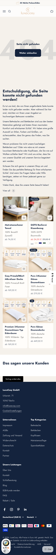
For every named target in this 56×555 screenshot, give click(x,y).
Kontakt (6, 450)
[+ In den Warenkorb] (23, 217)
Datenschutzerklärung (26, 544)
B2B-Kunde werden (11, 490)
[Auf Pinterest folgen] (18, 509)
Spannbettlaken (38, 445)
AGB (39, 544)
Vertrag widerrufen (13, 379)
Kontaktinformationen (22, 547)
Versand (47, 544)
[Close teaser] (49, 284)
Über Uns (7, 470)
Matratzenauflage (38, 440)
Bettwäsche (36, 425)
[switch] (6, 551)
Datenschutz (8, 445)
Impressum (7, 425)
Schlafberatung (9, 480)
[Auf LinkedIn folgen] (25, 509)
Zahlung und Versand (12, 435)
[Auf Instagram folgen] (11, 509)
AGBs (5, 430)
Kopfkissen (35, 435)
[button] (52, 278)
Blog (5, 485)
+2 (50, 243)
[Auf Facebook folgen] (4, 509)
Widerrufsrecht (9, 440)
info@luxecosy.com (11, 405)
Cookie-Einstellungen (12, 410)
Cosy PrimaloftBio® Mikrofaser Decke (14, 277)
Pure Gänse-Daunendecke (38, 328)
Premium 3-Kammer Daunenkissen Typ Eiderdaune (15, 330)
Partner (6, 455)
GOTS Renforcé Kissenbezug (39, 226)
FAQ (5, 495)
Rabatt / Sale (9, 500)
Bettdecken (36, 430)
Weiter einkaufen (28, 52)
